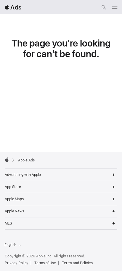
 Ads (13, 7)
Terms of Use (45, 263)
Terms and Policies (77, 263)
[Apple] (7, 159)
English (10, 245)
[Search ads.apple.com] (103, 8)
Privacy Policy (16, 263)
